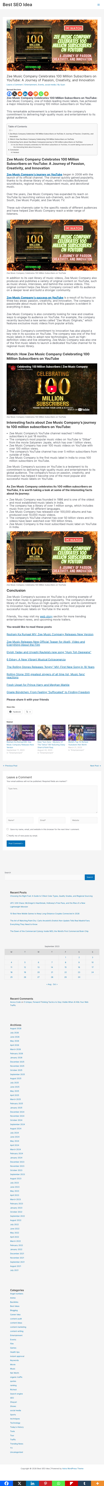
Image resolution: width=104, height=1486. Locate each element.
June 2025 (14, 1087)
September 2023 (17, 1174)
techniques (15, 1419)
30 (79, 977)
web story (46, 616)
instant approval (17, 1356)
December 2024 (17, 1112)
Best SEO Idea (17, 4)
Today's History (17, 1427)
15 (65, 967)
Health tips (15, 1352)
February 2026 (16, 1053)
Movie (12, 1364)
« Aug (48, 984)
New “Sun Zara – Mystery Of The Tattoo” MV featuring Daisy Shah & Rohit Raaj (51, 744)
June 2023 (15, 1187)
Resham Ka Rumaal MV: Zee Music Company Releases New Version (50, 634)
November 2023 (17, 1166)
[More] (46, 93)
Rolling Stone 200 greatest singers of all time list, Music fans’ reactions (46, 676)
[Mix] (35, 93)
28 (52, 977)
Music (12, 1369)
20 (38, 972)
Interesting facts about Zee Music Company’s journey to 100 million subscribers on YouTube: (46, 142)
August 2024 (15, 1128)
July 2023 (14, 1183)
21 (52, 972)
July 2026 (14, 1033)
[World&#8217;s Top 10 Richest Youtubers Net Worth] (82, 733)
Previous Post (10, 766)
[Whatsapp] (41, 93)
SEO (12, 1398)
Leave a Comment (15, 85)
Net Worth (14, 1373)
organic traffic (16, 1377)
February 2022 (16, 1245)
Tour (12, 1435)
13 (39, 967)
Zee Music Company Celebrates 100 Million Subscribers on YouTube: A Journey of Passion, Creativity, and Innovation (51, 135)
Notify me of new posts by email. (23, 836)
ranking (13, 1385)
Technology (15, 1423)
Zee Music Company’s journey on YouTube (34, 174)
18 (11, 972)
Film (12, 1344)
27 (38, 977)
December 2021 (17, 1253)
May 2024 (14, 1141)
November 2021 (17, 1258)
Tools (12, 1431)
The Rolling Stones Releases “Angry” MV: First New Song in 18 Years (50, 667)
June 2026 (15, 1037)
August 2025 (15, 1078)
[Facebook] (9, 93)
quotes (13, 1381)
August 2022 (15, 1220)
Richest (13, 1389)
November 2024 (17, 1116)
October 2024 (16, 1120)
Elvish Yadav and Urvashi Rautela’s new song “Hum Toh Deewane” (49, 652)
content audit (16, 1319)
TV (11, 1448)
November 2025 (17, 1066)
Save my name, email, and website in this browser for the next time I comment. (44, 829)
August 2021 (15, 1266)
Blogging (14, 1310)
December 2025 (17, 1062)
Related (16, 152)
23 (79, 972)
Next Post (95, 766)
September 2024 (17, 1124)
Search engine (16, 1394)
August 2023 (15, 1178)
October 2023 (16, 1170)
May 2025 (14, 1091)
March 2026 (15, 1049)
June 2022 (14, 1229)
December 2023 (17, 1162)
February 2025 (16, 1103)
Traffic (13, 1439)
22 (65, 972)
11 (11, 967)
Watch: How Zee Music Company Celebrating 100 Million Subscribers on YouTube (42, 139)
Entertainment (31, 85)
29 (65, 977)
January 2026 (16, 1057)
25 (11, 977)
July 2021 (14, 1270)
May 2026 (14, 1041)
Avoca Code (15, 1002)
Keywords (14, 1360)
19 (25, 972)
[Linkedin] (25, 93)
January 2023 (16, 1208)
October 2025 (16, 1070)
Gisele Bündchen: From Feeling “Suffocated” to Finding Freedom (48, 692)
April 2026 (14, 1045)
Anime (13, 1298)
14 (52, 967)
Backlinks (14, 1302)
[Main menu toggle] (98, 4)
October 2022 (16, 1212)
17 (93, 967)
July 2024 (14, 1133)
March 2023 (15, 1199)
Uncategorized (16, 1452)
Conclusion (14, 150)
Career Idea (15, 1314)
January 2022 (16, 1249)
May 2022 (14, 1233)
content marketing (18, 1327)
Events (41, 85)
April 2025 (14, 1095)
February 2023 (16, 1204)
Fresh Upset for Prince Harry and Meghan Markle (38, 684)
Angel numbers (16, 1294)
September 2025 (17, 1074)
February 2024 (16, 1153)
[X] (14, 93)
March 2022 (15, 1241)
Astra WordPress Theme (72, 1468)
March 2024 (15, 1149)
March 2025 (15, 1099)
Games (13, 1348)
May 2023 (14, 1191)
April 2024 (14, 1145)
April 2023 (14, 1195)
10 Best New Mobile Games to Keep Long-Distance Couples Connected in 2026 (44, 914)
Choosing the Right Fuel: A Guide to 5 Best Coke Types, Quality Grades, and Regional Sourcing (51, 896)
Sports (13, 1415)
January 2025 (16, 1108)
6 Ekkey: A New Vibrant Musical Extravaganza (36, 659)
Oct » (55, 984)
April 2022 (14, 1237)
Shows (13, 1406)
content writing (16, 1331)
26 (25, 977)
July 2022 (14, 1224)
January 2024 (16, 1158)
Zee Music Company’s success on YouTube (35, 297)
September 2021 (17, 1262)
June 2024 (15, 1137)
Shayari (13, 1402)
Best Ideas (14, 1306)
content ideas (16, 1323)
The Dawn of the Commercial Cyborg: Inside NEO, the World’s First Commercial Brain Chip (49, 931)
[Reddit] (19, 93)
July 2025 (14, 1083)
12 (25, 967)
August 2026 (15, 1028)
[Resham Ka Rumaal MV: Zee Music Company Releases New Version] (21, 733)
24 (92, 972)
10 (93, 962)
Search (8, 872)
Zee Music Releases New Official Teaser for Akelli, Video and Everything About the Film (46, 643)
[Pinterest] (30, 93)
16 (79, 967)
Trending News (16, 1444)
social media (50, 85)
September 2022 (17, 1216)
